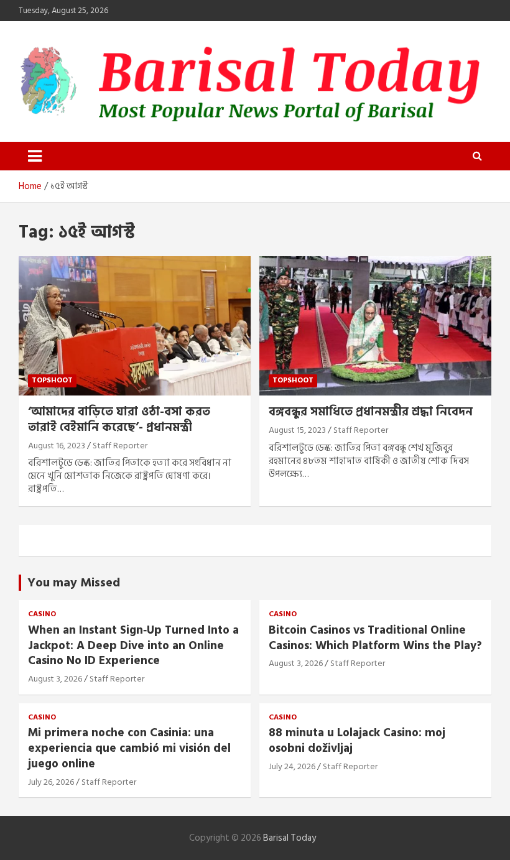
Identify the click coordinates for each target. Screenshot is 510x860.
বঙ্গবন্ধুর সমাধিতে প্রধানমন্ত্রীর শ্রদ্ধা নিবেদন (371, 412)
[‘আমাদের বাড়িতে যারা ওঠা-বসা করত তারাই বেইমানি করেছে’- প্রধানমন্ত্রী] (134, 326)
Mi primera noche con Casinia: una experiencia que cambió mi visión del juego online (129, 748)
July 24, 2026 (292, 766)
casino (42, 614)
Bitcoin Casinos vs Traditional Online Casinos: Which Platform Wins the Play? (375, 638)
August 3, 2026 (55, 679)
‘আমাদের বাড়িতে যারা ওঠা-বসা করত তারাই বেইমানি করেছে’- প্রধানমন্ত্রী (119, 419)
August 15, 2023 (297, 430)
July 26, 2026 (51, 782)
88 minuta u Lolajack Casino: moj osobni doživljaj (357, 740)
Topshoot (52, 380)
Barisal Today (289, 838)
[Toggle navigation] (35, 156)
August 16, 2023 (56, 445)
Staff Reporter (120, 445)
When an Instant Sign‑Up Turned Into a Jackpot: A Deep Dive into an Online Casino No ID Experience (133, 645)
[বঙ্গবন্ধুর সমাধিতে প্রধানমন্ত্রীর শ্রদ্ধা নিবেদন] (375, 326)
